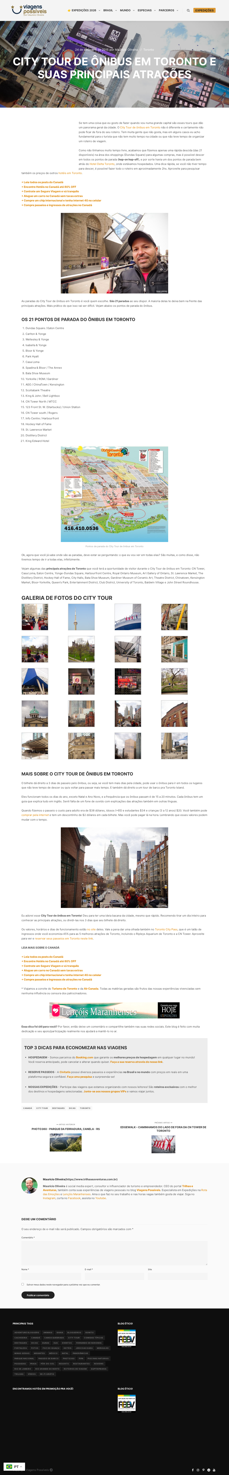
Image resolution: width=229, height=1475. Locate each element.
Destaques (58, 1108)
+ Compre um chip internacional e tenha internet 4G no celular (61, 200)
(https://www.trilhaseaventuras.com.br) (91, 1179)
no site (91, 929)
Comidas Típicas (93, 1338)
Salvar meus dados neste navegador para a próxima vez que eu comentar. (63, 1284)
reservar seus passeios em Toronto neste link (64, 938)
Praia (33, 1364)
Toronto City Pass (166, 929)
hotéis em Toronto (70, 173)
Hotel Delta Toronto (102, 164)
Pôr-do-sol (48, 1364)
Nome (25, 1269)
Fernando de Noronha (89, 1343)
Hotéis (68, 1348)
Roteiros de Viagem (75, 1369)
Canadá (27, 1108)
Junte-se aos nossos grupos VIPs (105, 1091)
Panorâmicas (80, 1353)
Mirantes (39, 1353)
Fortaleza (20, 1348)
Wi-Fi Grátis (47, 1374)
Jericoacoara (84, 1348)
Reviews (99, 1364)
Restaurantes (81, 1364)
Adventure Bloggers (26, 1332)
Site (150, 1269)
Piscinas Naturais (98, 1358)
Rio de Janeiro (22, 1369)
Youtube (100, 1198)
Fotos (34, 1348)
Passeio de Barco (48, 1358)
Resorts (64, 1364)
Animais (47, 1332)
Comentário (28, 1237)
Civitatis (65, 1072)
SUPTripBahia (98, 1369)
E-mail (89, 1269)
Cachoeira (20, 1338)
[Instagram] (198, 1470)
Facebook (74, 1198)
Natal (65, 1353)
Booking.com (84, 1057)
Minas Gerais (22, 1353)
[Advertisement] (48, 140)
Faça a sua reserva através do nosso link (136, 1062)
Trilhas (19, 1374)
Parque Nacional (24, 1358)
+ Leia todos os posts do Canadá (42, 182)
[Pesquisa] (188, 10)
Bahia (60, 1332)
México (53, 1353)
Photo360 (69, 1358)
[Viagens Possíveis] (29, 10)
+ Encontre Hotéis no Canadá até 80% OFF (48, 187)
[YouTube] (214, 1470)
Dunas (45, 1343)
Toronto (148, 49)
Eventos (67, 1343)
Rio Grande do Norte (47, 1369)
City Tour (42, 1108)
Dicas (72, 1108)
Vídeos (32, 1374)
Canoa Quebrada (54, 1338)
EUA (56, 1343)
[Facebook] (192, 1470)
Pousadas (20, 1364)
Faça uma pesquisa (79, 1076)
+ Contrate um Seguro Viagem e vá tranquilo (50, 191)
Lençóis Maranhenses (77, 1194)
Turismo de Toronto (64, 988)
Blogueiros (74, 1332)
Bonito (90, 1332)
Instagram (49, 1198)
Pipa (81, 1358)
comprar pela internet (35, 815)
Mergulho (103, 1348)
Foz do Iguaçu (51, 1348)
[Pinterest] (203, 1470)
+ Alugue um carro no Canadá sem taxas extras (52, 196)
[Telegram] (208, 1470)
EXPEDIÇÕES (204, 10)
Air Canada (91, 988)
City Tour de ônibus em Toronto (140, 127)
